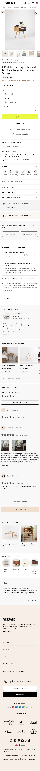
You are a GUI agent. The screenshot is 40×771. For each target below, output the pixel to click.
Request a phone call (29, 234)
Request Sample (21, 134)
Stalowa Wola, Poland (19, 314)
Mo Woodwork (11, 309)
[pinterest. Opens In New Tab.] (19, 740)
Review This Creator (20, 402)
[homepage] (10, 3)
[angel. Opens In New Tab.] (26, 740)
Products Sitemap (11, 755)
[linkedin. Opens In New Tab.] (22, 740)
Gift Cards (8, 663)
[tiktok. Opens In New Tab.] (29, 740)
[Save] (36, 13)
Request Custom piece (21, 129)
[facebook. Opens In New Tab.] (15, 740)
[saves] (29, 3)
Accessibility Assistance (14, 671)
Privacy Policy (8, 759)
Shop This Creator (20, 509)
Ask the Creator (11, 234)
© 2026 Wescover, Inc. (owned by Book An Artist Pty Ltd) (19, 750)
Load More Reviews (20, 502)
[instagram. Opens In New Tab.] (11, 740)
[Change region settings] (37, 3)
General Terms (20, 759)
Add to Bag (20, 123)
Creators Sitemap (28, 755)
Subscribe (20, 695)
